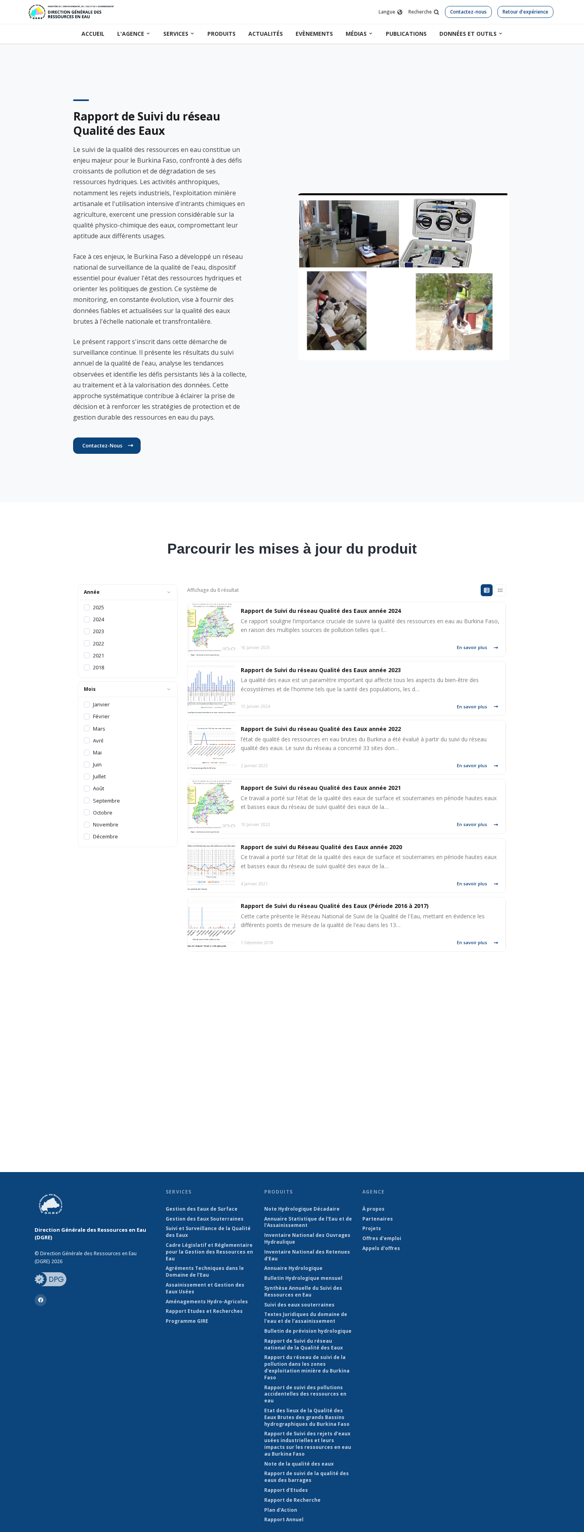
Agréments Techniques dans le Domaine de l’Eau (205, 1271)
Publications (406, 33)
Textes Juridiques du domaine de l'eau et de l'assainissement (305, 1317)
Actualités (265, 33)
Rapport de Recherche (292, 1500)
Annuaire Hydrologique (293, 1268)
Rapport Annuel (284, 1519)
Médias (356, 33)
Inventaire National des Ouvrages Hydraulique (307, 1238)
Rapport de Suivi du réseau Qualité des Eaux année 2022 (321, 729)
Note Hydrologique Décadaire (302, 1209)
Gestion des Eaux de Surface (202, 1209)
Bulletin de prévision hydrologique (308, 1331)
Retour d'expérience (525, 11)
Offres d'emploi (381, 1238)
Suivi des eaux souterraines (299, 1305)
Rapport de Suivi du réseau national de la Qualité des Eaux (303, 1344)
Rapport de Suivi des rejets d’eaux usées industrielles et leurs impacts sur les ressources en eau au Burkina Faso (307, 1444)
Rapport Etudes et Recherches (204, 1311)
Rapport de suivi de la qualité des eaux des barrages (306, 1476)
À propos (373, 1209)
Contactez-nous (468, 11)
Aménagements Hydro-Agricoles (207, 1302)
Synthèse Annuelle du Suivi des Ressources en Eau (303, 1291)
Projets (371, 1228)
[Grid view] (500, 590)
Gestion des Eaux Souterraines (205, 1219)
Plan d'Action (280, 1510)
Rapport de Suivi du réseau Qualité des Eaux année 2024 (321, 610)
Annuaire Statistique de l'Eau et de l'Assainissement (308, 1222)
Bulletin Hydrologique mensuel (303, 1278)
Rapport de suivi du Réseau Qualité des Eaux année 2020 (321, 847)
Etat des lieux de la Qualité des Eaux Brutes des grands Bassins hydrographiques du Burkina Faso (307, 1417)
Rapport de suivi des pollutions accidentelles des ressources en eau (305, 1394)
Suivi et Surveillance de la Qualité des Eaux (208, 1231)
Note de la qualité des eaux (299, 1464)
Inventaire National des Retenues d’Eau (307, 1255)
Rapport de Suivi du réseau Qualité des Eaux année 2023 (321, 670)
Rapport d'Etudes (286, 1490)
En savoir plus (472, 647)
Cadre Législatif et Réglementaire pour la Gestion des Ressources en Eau (209, 1252)
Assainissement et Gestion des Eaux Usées (205, 1288)
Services (175, 33)
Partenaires (377, 1219)
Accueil (92, 33)
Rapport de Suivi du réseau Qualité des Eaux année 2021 (321, 787)
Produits (221, 33)
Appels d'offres (381, 1248)
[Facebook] (40, 1300)
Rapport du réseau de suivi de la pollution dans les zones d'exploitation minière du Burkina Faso (307, 1367)
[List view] (487, 590)
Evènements (314, 33)
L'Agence (130, 33)
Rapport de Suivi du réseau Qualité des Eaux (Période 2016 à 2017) (335, 906)
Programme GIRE (187, 1321)
